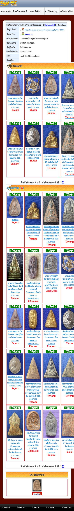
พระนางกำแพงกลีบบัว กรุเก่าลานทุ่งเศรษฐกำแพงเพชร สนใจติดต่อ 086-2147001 (51, 105)
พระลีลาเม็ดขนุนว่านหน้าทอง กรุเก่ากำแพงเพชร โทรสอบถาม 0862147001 (33, 337)
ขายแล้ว (15, 220)
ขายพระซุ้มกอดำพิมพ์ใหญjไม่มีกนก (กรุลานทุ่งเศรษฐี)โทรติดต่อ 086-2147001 (51, 282)
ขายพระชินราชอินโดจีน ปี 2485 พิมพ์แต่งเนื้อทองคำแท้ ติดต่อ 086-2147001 (15, 289)
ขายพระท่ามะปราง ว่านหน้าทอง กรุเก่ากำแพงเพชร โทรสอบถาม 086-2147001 (15, 156)
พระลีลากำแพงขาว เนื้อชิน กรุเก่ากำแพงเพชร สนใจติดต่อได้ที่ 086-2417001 (51, 446)
